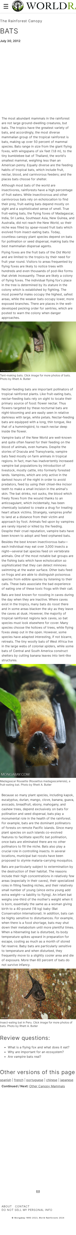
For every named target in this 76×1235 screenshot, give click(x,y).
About (7, 1206)
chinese (51, 1080)
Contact (22, 1206)
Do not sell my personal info (27, 1209)
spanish (5, 1080)
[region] (38, 79)
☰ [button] (6, 6)
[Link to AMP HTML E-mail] (38, 1192)
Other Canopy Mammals (47, 1086)
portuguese (34, 1080)
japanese (66, 1080)
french (18, 1080)
